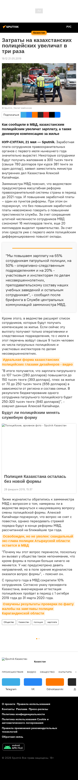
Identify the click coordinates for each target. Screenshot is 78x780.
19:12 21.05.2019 (11, 58)
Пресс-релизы (38, 709)
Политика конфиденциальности (23, 714)
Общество (9, 622)
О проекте (8, 703)
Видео (31, 672)
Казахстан (24, 622)
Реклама (21, 709)
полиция (38, 622)
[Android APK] (13, 747)
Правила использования (33, 703)
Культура (65, 672)
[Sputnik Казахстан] (11, 28)
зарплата (52, 622)
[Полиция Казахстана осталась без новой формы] (39, 448)
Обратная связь (12, 736)
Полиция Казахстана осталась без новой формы (35, 479)
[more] (72, 489)
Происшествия (12, 672)
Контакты (8, 709)
